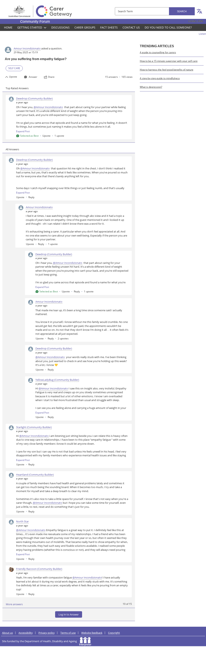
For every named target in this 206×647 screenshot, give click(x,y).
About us (7, 633)
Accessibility (26, 633)
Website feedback (91, 633)
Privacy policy (46, 633)
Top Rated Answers (17, 88)
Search (182, 11)
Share (51, 77)
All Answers (12, 149)
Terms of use (68, 633)
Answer (33, 77)
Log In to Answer (69, 614)
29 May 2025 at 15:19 (26, 52)
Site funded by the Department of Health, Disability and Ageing (40, 641)
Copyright (114, 633)
